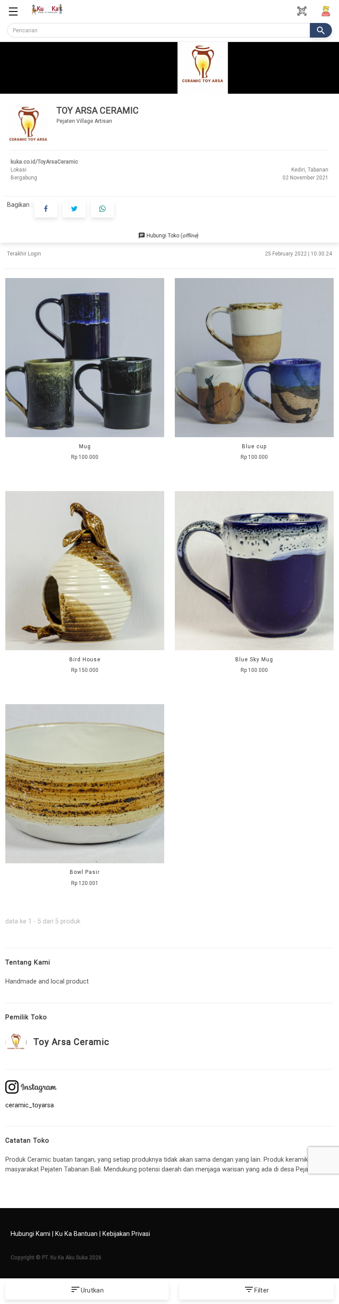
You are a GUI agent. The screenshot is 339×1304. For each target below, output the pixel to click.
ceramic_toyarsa (29, 1105)
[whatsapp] (102, 209)
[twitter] (74, 209)
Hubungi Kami (30, 1234)
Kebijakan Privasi (126, 1234)
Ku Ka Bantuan (76, 1234)
